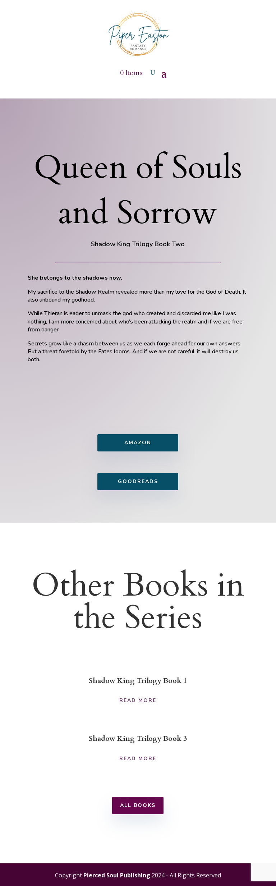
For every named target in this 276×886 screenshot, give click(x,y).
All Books (138, 805)
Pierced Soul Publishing (116, 875)
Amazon (137, 442)
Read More (137, 700)
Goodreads (138, 481)
